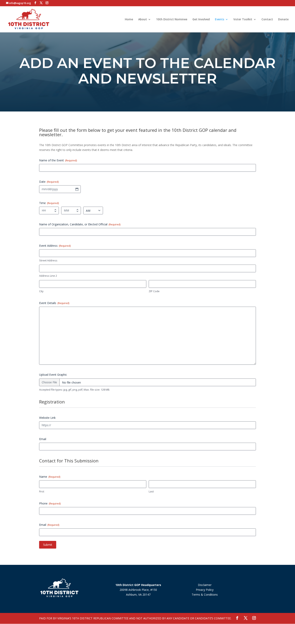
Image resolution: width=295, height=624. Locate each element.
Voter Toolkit (242, 19)
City (41, 291)
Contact (267, 19)
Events (219, 19)
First (41, 491)
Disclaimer (205, 585)
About (142, 19)
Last (151, 491)
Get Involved (201, 19)
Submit (47, 545)
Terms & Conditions (205, 594)
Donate (283, 19)
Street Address (48, 260)
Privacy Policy (205, 590)
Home (129, 19)
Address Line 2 (48, 275)
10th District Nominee (171, 19)
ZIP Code (154, 291)
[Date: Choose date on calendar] (77, 189)
